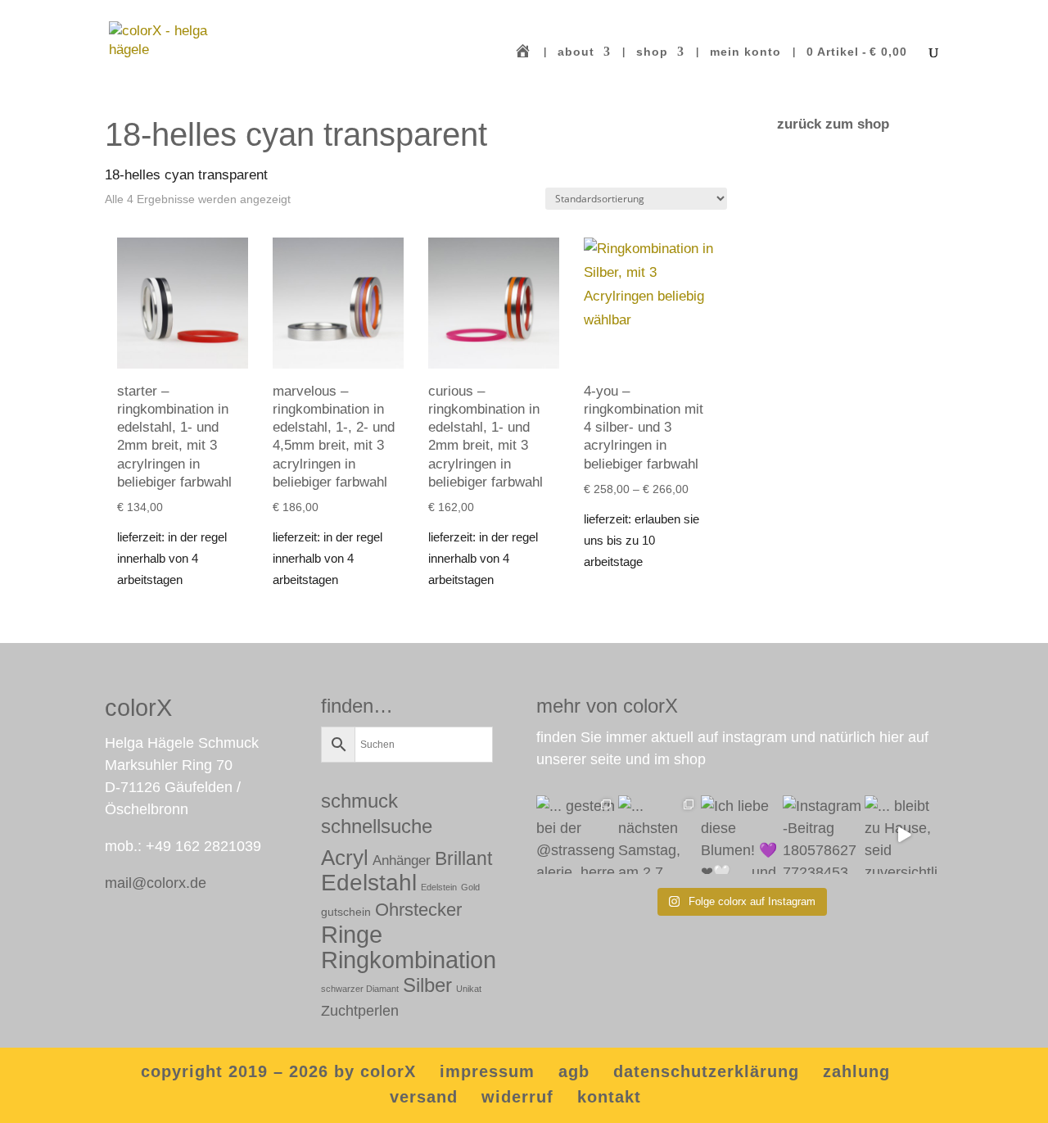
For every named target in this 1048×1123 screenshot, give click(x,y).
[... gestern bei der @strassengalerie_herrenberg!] (575, 834)
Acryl (344, 857)
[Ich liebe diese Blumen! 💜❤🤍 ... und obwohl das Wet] (740, 834)
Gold (470, 887)
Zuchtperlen (360, 1011)
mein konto (745, 52)
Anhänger (402, 860)
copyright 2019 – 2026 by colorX (278, 1071)
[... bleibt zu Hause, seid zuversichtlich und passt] (904, 834)
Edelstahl (369, 882)
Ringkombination (408, 960)
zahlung (856, 1071)
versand (424, 1097)
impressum (487, 1071)
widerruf (517, 1097)
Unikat (468, 989)
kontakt (609, 1097)
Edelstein (439, 887)
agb (574, 1071)
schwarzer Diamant (360, 989)
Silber (427, 985)
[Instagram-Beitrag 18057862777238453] (822, 834)
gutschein (346, 911)
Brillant (463, 858)
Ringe (351, 934)
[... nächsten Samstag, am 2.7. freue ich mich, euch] (657, 834)
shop (652, 52)
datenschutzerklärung (706, 1071)
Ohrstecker (418, 909)
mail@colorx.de (155, 883)
